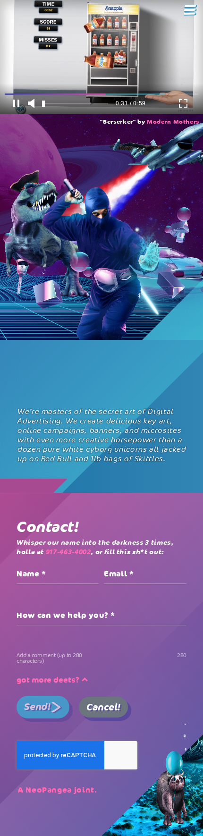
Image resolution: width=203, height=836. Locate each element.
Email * (119, 573)
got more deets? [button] (49, 680)
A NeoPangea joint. (57, 790)
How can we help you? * (66, 615)
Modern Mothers (173, 122)
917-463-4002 (68, 551)
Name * (31, 573)
